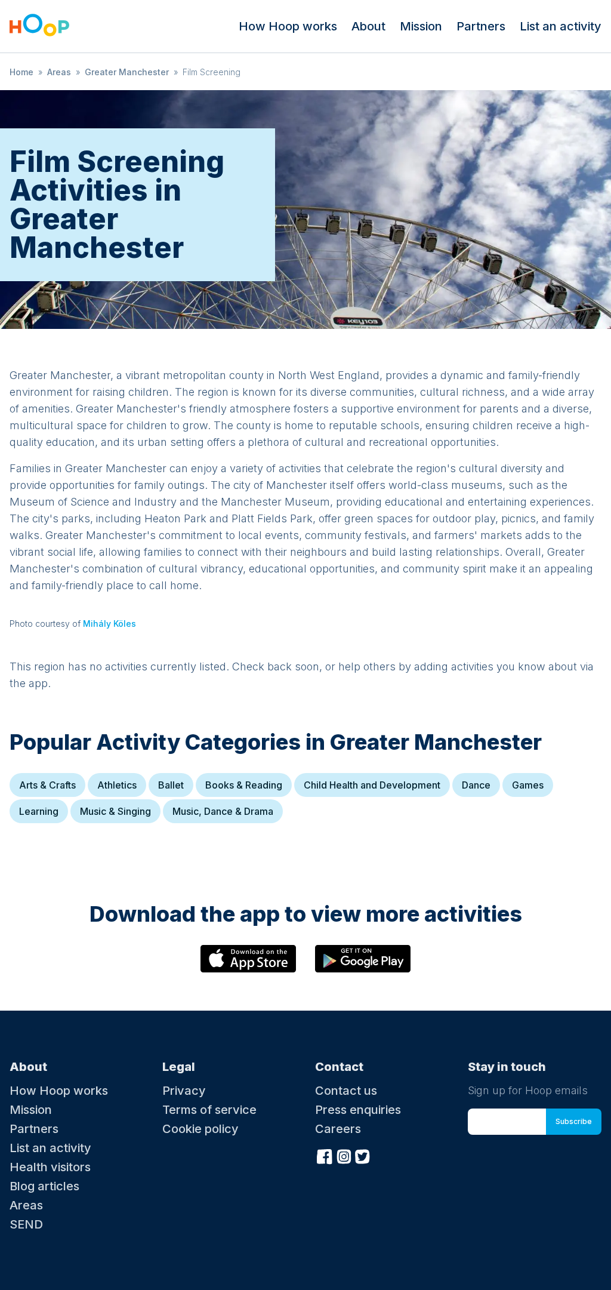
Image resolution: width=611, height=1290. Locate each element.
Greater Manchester (127, 72)
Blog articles (44, 1186)
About (368, 26)
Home (21, 72)
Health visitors (50, 1167)
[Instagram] (343, 1155)
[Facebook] (324, 1155)
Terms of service (209, 1110)
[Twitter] (362, 1155)
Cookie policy (200, 1129)
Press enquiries (358, 1110)
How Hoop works (288, 26)
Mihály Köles (109, 623)
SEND (26, 1224)
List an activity (560, 26)
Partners (480, 26)
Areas (59, 72)
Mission (421, 26)
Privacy (184, 1090)
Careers (338, 1129)
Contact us (346, 1090)
